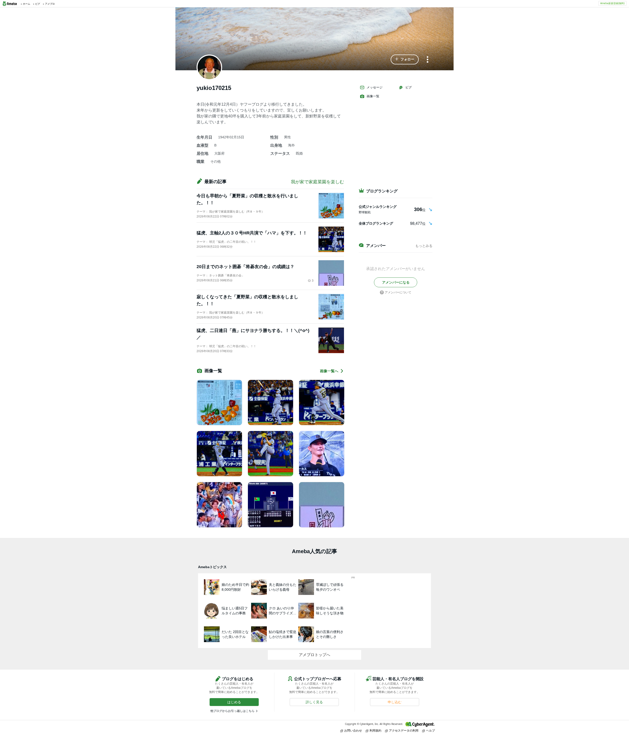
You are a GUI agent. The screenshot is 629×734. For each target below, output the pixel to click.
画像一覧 (373, 96)
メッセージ (375, 87)
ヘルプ (430, 730)
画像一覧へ (329, 371)
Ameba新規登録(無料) (612, 3)
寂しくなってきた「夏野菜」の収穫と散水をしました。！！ (247, 300)
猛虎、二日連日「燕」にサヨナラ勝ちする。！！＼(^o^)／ (253, 334)
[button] (405, 59)
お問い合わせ (353, 730)
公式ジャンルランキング (378, 207)
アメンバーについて (398, 292)
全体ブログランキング (376, 223)
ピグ (408, 87)
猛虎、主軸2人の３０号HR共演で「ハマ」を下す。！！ (252, 232)
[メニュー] (427, 60)
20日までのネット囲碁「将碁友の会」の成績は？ (245, 266)
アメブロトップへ (314, 655)
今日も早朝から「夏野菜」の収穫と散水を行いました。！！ (247, 199)
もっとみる (423, 246)
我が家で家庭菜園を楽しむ (317, 181)
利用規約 (375, 730)
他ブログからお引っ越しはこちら (232, 711)
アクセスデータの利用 (403, 730)
